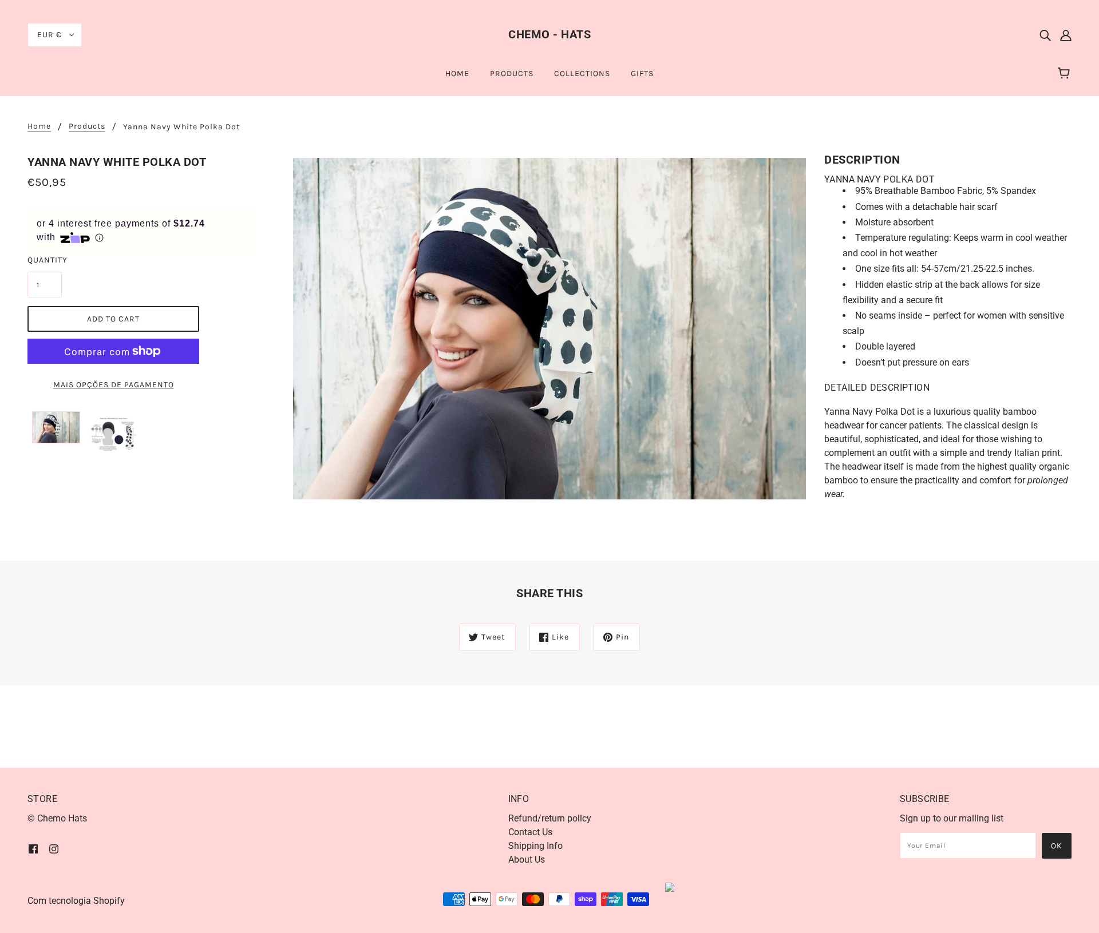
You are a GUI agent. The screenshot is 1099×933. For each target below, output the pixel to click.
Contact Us (530, 832)
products (87, 126)
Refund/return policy (549, 818)
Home (39, 126)
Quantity (44, 260)
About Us (526, 859)
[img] (1045, 34)
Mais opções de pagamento (113, 385)
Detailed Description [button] (877, 387)
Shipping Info (535, 845)
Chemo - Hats (549, 34)
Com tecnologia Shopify (76, 900)
